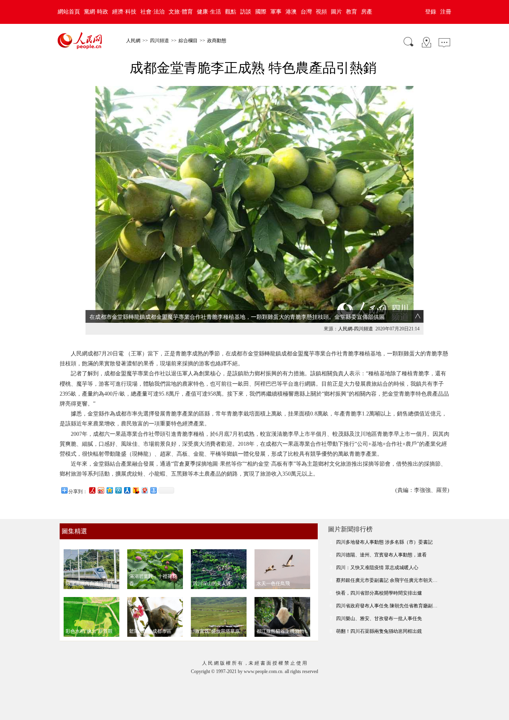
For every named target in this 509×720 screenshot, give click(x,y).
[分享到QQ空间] (109, 490)
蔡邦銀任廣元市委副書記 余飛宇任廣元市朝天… (386, 580)
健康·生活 (209, 12)
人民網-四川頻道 (355, 329)
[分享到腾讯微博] (118, 490)
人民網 (133, 40)
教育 (351, 12)
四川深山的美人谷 (212, 583)
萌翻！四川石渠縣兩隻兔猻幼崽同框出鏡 (379, 631)
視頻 (321, 12)
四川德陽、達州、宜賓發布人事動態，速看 (381, 555)
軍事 (276, 12)
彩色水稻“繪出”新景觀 (89, 631)
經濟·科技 (124, 12)
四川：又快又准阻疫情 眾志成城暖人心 (377, 567)
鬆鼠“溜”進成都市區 (150, 631)
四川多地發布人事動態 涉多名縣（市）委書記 (384, 542)
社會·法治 (152, 12)
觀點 (230, 12)
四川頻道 (159, 40)
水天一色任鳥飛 (273, 583)
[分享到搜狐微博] (135, 490)
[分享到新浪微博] (100, 490)
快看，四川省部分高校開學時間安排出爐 (379, 593)
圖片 (336, 12)
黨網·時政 (96, 12)
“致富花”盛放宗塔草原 (216, 631)
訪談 (245, 12)
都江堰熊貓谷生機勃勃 (280, 631)
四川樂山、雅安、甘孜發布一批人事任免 (379, 618)
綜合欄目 (188, 40)
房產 (366, 12)
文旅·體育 (181, 12)
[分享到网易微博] (144, 490)
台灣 (306, 12)
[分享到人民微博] (91, 490)
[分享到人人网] (126, 490)
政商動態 (216, 40)
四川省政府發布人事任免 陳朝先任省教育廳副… (386, 606)
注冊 (445, 12)
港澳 (291, 12)
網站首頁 (69, 12)
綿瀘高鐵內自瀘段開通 (89, 583)
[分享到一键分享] (153, 490)
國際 (260, 12)
